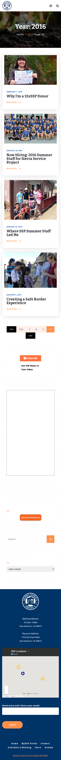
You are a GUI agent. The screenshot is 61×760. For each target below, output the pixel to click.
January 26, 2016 (14, 150)
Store (38, 747)
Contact (45, 743)
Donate (49, 747)
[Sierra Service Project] (7, 6)
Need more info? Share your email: (21, 705)
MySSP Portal (29, 743)
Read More (12, 102)
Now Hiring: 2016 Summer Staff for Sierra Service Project (29, 159)
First (11, 329)
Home (20, 34)
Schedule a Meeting (19, 747)
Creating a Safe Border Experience (26, 301)
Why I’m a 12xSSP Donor (27, 96)
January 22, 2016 (14, 226)
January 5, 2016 (14, 294)
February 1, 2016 (14, 91)
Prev (21, 329)
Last (30, 335)
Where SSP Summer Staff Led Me (29, 233)
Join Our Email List (30, 517)
